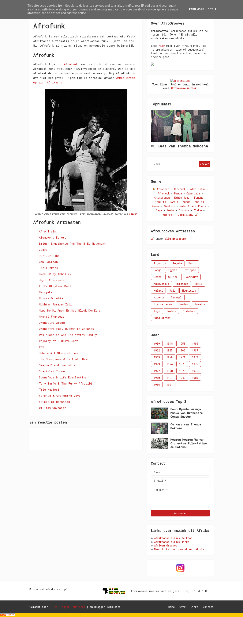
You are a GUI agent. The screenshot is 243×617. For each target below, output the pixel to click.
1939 (157, 343)
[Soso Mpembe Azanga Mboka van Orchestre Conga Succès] (159, 413)
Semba (170, 210)
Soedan (183, 304)
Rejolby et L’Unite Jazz (58, 341)
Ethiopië (190, 270)
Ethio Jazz (181, 197)
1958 (182, 343)
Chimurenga (162, 197)
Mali (173, 290)
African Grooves (165, 545)
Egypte (172, 270)
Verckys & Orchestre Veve (59, 395)
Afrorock (164, 193)
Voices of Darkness (54, 402)
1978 (169, 371)
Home (171, 607)
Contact (208, 607)
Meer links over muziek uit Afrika (179, 549)
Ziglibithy (185, 215)
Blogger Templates (107, 607)
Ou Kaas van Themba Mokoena (179, 146)
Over (182, 607)
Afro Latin (198, 189)
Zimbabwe (189, 311)
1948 (169, 343)
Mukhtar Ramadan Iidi (55, 304)
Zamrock (168, 215)
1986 (157, 384)
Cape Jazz (193, 193)
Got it (212, 9)
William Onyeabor (52, 408)
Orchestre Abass (52, 322)
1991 (169, 384)
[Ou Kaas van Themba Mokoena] (180, 126)
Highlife (160, 202)
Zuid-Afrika (162, 318)
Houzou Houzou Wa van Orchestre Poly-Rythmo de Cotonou (188, 443)
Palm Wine (187, 206)
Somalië (200, 304)
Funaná (198, 197)
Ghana (158, 277)
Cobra (43, 249)
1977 (157, 371)
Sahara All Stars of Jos (58, 353)
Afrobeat (70, 64)
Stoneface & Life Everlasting (63, 377)
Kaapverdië (161, 284)
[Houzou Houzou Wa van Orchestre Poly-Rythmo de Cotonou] (159, 443)
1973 (157, 364)
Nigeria (159, 297)
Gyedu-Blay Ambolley (55, 274)
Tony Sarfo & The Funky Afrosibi (65, 383)
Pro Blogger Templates (69, 607)
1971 (182, 357)
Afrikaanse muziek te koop (173, 538)
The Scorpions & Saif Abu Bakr (64, 359)
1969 (157, 357)
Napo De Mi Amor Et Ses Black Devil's (70, 310)
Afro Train (47, 231)
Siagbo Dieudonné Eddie (57, 365)
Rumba (202, 206)
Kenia (198, 284)
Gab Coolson (48, 262)
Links (194, 607)
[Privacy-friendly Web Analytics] (7, 615)
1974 (169, 364)
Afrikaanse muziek (183, 88)
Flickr (133, 213)
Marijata (45, 292)
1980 (157, 378)
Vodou (198, 210)
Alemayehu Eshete (52, 237)
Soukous (184, 210)
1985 (195, 378)
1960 (195, 343)
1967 (195, 350)
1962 (157, 350)
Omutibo (169, 206)
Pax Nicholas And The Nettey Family (68, 335)
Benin (192, 263)
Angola (177, 263)
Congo (157, 270)
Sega (159, 210)
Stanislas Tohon (52, 371)
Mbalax (199, 202)
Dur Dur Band (49, 256)
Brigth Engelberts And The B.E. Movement (72, 243)
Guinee (173, 277)
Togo (157, 311)
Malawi (158, 290)
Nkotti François (52, 316)
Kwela (174, 202)
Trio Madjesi (49, 389)
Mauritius (189, 290)
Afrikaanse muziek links (171, 542)
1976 (195, 364)
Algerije (160, 263)
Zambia (171, 311)
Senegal (176, 297)
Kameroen (182, 284)
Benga (178, 193)
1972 (195, 357)
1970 (169, 357)
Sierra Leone (163, 304)
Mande (186, 202)
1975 (182, 364)
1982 (182, 378)
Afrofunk (180, 189)
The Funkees (48, 268)
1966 (182, 350)
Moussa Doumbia (51, 298)
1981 (169, 378)
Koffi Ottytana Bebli (56, 286)
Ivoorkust (191, 277)
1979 (182, 371)
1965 (169, 350)
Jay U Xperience (51, 280)
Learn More (196, 9)
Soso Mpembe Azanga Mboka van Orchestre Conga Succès (186, 412)
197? (195, 371)
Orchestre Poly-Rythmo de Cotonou (66, 329)
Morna (155, 206)
